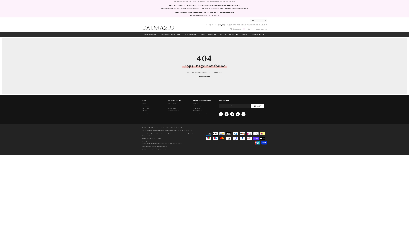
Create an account (261, 29)
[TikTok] (232, 114)
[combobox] (257, 20)
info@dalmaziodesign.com (200, 15)
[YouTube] (238, 114)
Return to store (204, 76)
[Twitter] (243, 114)
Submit (257, 106)
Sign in (250, 29)
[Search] (258, 20)
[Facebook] (221, 114)
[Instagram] (227, 114)
